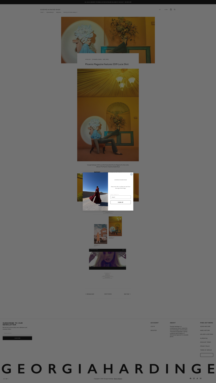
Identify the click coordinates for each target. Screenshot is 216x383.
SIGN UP (120, 202)
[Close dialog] (131, 174)
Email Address (115, 194)
